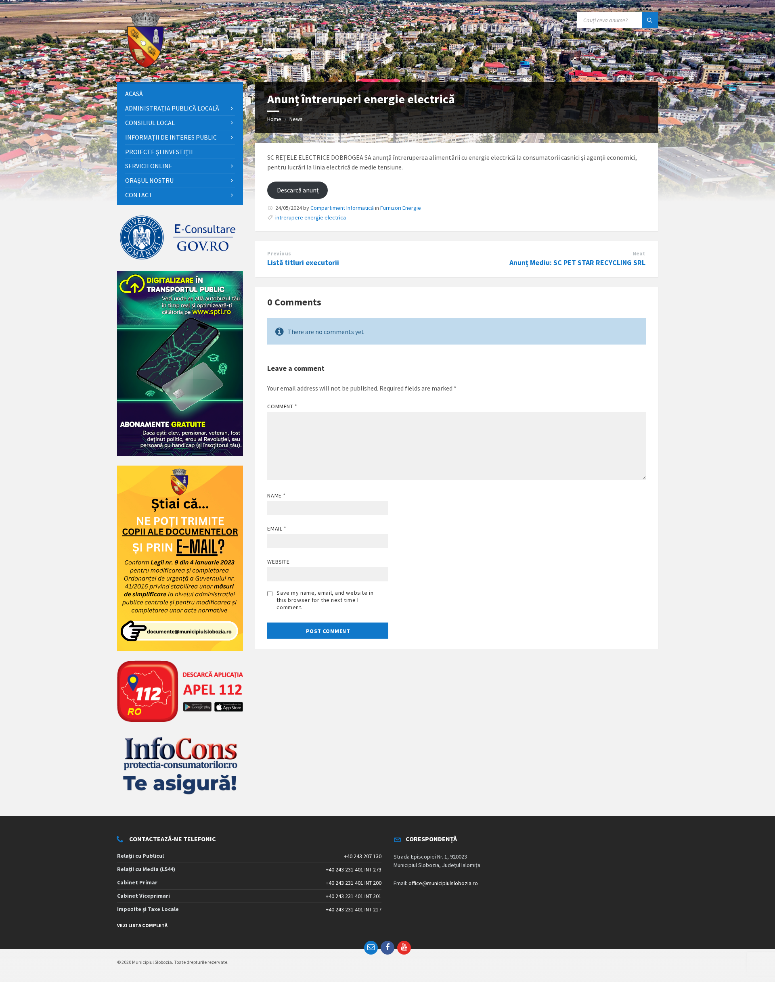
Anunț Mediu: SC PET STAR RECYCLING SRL (577, 262)
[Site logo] (145, 66)
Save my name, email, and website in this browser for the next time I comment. (324, 600)
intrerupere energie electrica (310, 217)
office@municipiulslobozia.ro (443, 883)
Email (276, 528)
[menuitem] (180, 94)
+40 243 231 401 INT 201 (353, 896)
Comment (282, 406)
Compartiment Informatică (342, 207)
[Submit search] (650, 20)
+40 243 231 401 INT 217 (353, 909)
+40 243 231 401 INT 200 (353, 882)
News (296, 119)
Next (639, 253)
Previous (279, 253)
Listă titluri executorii (303, 262)
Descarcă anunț (297, 190)
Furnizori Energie (400, 207)
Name (276, 495)
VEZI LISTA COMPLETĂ (142, 925)
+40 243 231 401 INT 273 (353, 869)
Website (278, 561)
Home (274, 119)
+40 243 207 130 (362, 856)
